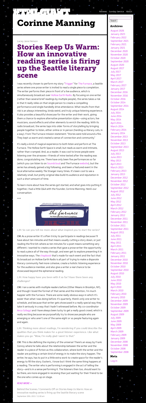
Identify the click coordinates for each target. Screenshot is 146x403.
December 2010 (119, 259)
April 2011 (116, 246)
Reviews (103, 11)
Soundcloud (53, 163)
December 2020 (119, 51)
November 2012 (119, 181)
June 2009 (116, 321)
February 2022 (118, 37)
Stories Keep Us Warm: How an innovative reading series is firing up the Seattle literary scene (58, 61)
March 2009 (117, 331)
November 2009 (119, 304)
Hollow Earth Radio (61, 95)
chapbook (45, 255)
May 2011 (116, 242)
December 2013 (119, 136)
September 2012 (119, 187)
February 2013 (118, 170)
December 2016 (119, 92)
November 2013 (119, 140)
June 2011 (116, 239)
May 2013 (116, 160)
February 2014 (118, 129)
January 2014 (118, 133)
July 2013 (116, 153)
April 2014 (116, 123)
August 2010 (117, 273)
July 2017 (116, 71)
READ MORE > (24, 383)
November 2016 (119, 95)
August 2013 (117, 150)
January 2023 (118, 34)
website (84, 163)
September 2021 (119, 40)
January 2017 (118, 88)
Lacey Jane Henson (27, 41)
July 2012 (116, 194)
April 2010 (116, 287)
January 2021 (118, 47)
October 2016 (118, 99)
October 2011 (118, 225)
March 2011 (117, 249)
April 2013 (116, 164)
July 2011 (116, 235)
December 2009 (119, 300)
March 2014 (117, 126)
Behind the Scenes (27, 389)
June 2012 (116, 198)
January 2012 (118, 215)
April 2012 (116, 205)
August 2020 (117, 64)
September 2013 (119, 146)
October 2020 (118, 58)
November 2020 (119, 54)
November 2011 (119, 222)
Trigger (69, 83)
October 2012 (118, 184)
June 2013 (116, 157)
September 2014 (119, 105)
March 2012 (117, 208)
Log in (114, 360)
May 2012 (116, 201)
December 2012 (119, 177)
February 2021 (118, 44)
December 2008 (119, 341)
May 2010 (116, 283)
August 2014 (117, 109)
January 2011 (118, 256)
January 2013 (118, 174)
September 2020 (119, 61)
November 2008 (119, 345)
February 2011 (118, 252)
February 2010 (118, 293)
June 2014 (116, 116)
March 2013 (117, 167)
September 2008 (119, 352)
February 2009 (118, 334)
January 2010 (118, 297)
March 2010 (117, 290)
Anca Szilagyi (24, 310)
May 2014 (116, 119)
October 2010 (118, 266)
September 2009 (119, 311)
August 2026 (117, 30)
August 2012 (117, 191)
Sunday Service (116, 11)
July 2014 (116, 112)
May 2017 (116, 75)
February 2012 (118, 211)
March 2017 (117, 81)
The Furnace (85, 83)
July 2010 (116, 276)
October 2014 (118, 102)
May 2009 (116, 324)
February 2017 (118, 85)
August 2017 (117, 68)
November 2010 (119, 263)
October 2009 (118, 307)
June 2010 (116, 280)
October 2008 (118, 348)
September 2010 (119, 270)
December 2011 (119, 218)
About (129, 11)
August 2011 (117, 232)
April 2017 (116, 78)
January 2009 (118, 338)
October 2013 (118, 143)
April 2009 (116, 328)
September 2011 (119, 228)
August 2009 (117, 314)
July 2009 (116, 317)
